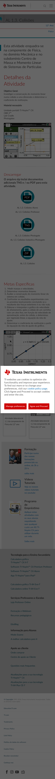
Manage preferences (15, 406)
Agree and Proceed (39, 406)
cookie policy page (37, 388)
